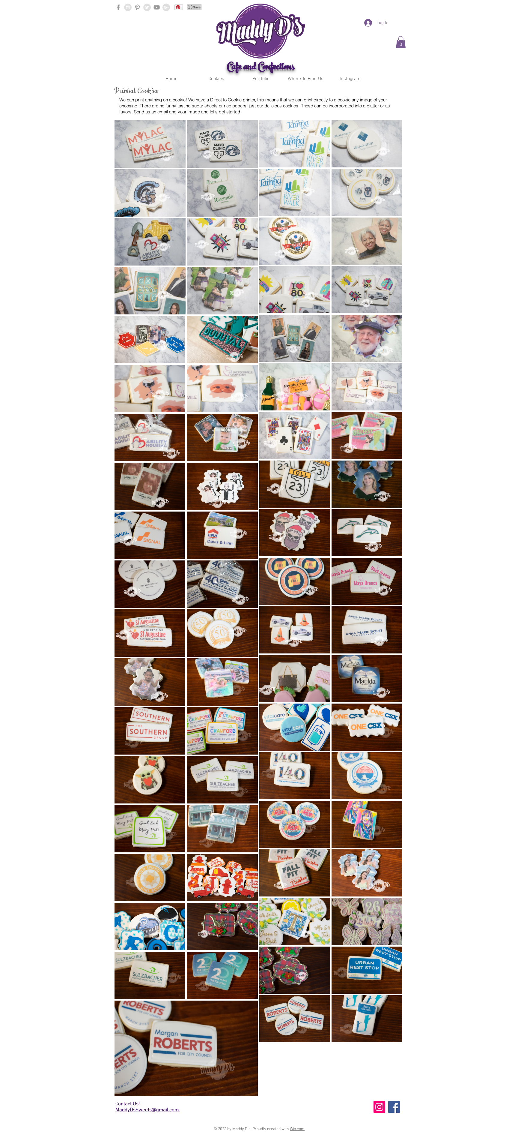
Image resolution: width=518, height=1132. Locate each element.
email (162, 112)
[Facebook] (394, 1107)
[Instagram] (379, 1107)
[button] (216, 79)
